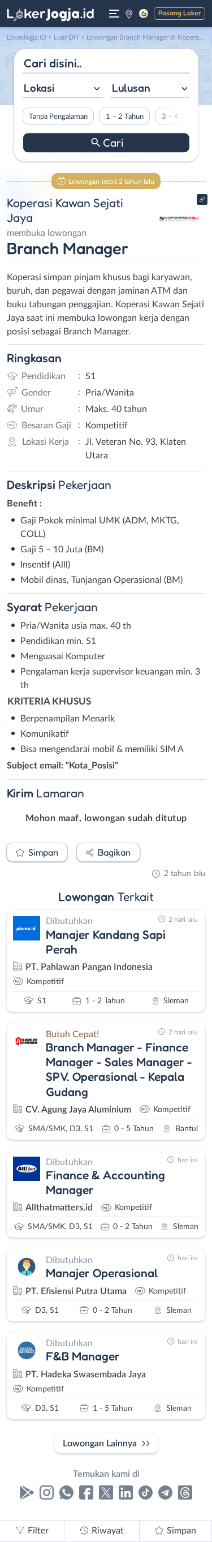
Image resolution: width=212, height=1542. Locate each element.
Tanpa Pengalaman (57, 116)
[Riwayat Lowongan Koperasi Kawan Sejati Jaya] (179, 238)
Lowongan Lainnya (100, 1443)
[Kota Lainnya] (128, 13)
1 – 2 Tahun (124, 116)
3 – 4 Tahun (180, 116)
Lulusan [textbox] (131, 87)
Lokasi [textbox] (39, 87)
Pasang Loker (179, 12)
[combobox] (62, 89)
